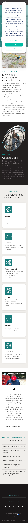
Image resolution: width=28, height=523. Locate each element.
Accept (14, 44)
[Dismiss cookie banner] (22, 6)
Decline (14, 48)
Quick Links (13, 495)
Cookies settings (14, 40)
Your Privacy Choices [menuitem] (17, 513)
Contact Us (13, 501)
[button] (26, 2)
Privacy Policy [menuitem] (9, 513)
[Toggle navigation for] (14, 489)
